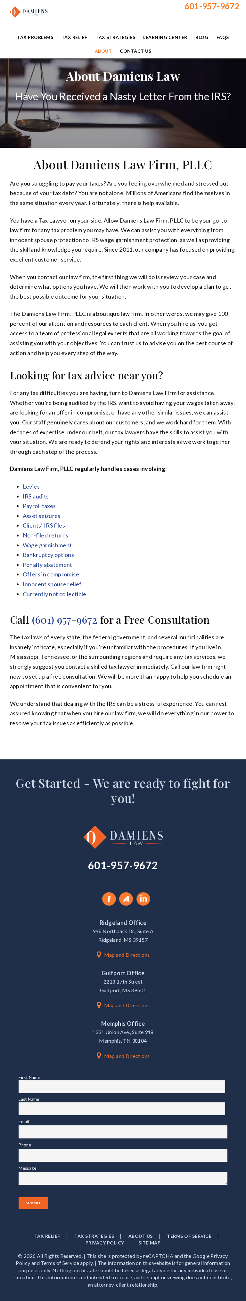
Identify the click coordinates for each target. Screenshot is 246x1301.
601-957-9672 (212, 6)
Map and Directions (127, 955)
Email (34, 1121)
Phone (35, 1144)
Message (27, 1168)
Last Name (29, 1099)
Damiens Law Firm (30, 20)
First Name (29, 1077)
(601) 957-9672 (65, 619)
